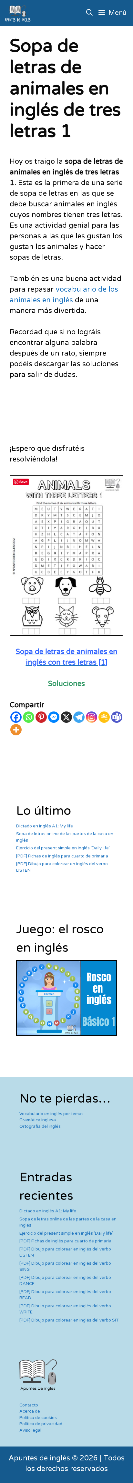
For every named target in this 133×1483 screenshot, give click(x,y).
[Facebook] (16, 717)
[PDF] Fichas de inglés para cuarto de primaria (62, 856)
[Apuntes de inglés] (19, 13)
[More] (16, 729)
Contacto (28, 1405)
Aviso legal (30, 1430)
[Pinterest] (41, 717)
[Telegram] (79, 717)
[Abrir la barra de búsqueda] (90, 13)
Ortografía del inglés (40, 1126)
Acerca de (29, 1411)
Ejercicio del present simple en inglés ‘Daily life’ (63, 848)
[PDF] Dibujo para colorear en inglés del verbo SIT (68, 1320)
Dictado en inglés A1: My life (44, 826)
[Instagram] (91, 717)
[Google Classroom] (104, 717)
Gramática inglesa (37, 1120)
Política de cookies (38, 1417)
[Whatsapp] (28, 717)
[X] (66, 717)
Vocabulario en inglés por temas (51, 1113)
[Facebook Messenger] (53, 717)
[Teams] (116, 717)
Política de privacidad (40, 1423)
